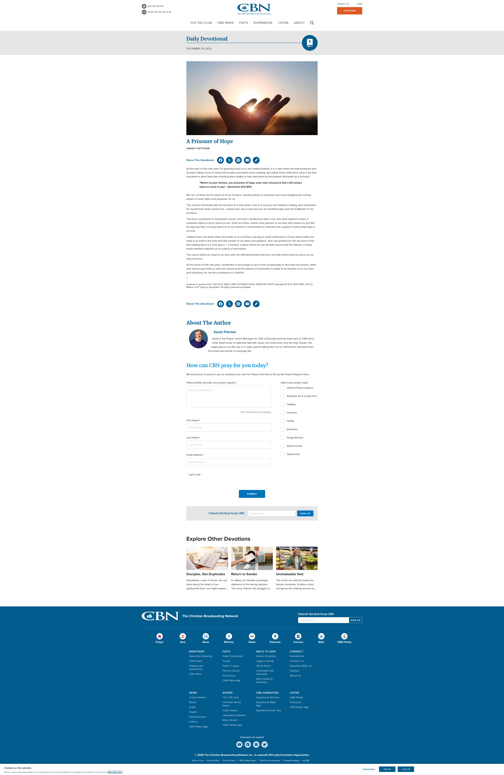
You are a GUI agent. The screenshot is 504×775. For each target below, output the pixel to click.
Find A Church (231, 670)
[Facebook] (220, 160)
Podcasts (295, 702)
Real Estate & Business (264, 680)
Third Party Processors (269, 760)
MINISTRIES (196, 651)
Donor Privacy (229, 760)
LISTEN (283, 23)
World (192, 702)
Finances (292, 412)
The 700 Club (201, 23)
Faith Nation (230, 710)
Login (359, 4)
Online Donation (266, 656)
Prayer (226, 661)
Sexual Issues (294, 445)
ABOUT (299, 23)
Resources (229, 675)
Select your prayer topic (294, 382)
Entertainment (197, 716)
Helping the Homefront (196, 667)
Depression (293, 454)
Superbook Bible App (266, 704)
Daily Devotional (233, 656)
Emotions (292, 429)
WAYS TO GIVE (266, 651)
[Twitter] (229, 160)
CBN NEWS (225, 23)
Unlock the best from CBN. (227, 513)
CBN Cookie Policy (247, 760)
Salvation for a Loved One (302, 396)
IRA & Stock (263, 665)
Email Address (194, 454)
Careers (294, 670)
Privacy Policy (213, 760)
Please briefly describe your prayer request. (211, 382)
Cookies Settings (291, 760)
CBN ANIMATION (267, 693)
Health (193, 712)
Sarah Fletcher (198, 148)
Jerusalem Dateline (234, 715)
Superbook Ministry (268, 697)
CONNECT (296, 651)
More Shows (230, 720)
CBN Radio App (299, 707)
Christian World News (232, 704)
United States (197, 697)
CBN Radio (296, 697)
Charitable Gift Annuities (265, 672)
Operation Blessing (200, 656)
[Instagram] (256, 744)
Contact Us (343, 4)
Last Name (192, 437)
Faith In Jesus (231, 665)
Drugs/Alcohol (295, 437)
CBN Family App (232, 725)
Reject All (387, 769)
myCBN (306, 760)
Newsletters (297, 656)
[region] (252, 769)
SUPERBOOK (263, 23)
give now (350, 10)
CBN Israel (195, 661)
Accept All (406, 769)
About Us (295, 675)
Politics (193, 721)
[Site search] (312, 24)
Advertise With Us (301, 665)
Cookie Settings (369, 769)
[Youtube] (239, 744)
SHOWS (228, 693)
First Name (192, 420)
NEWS (193, 693)
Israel (192, 707)
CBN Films (195, 674)
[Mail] (247, 160)
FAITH (243, 23)
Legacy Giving (265, 661)
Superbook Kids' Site (268, 710)
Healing (291, 404)
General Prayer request (300, 387)
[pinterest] (238, 160)
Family (290, 421)
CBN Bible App (231, 680)
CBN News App (198, 726)
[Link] (256, 160)
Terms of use (198, 760)
